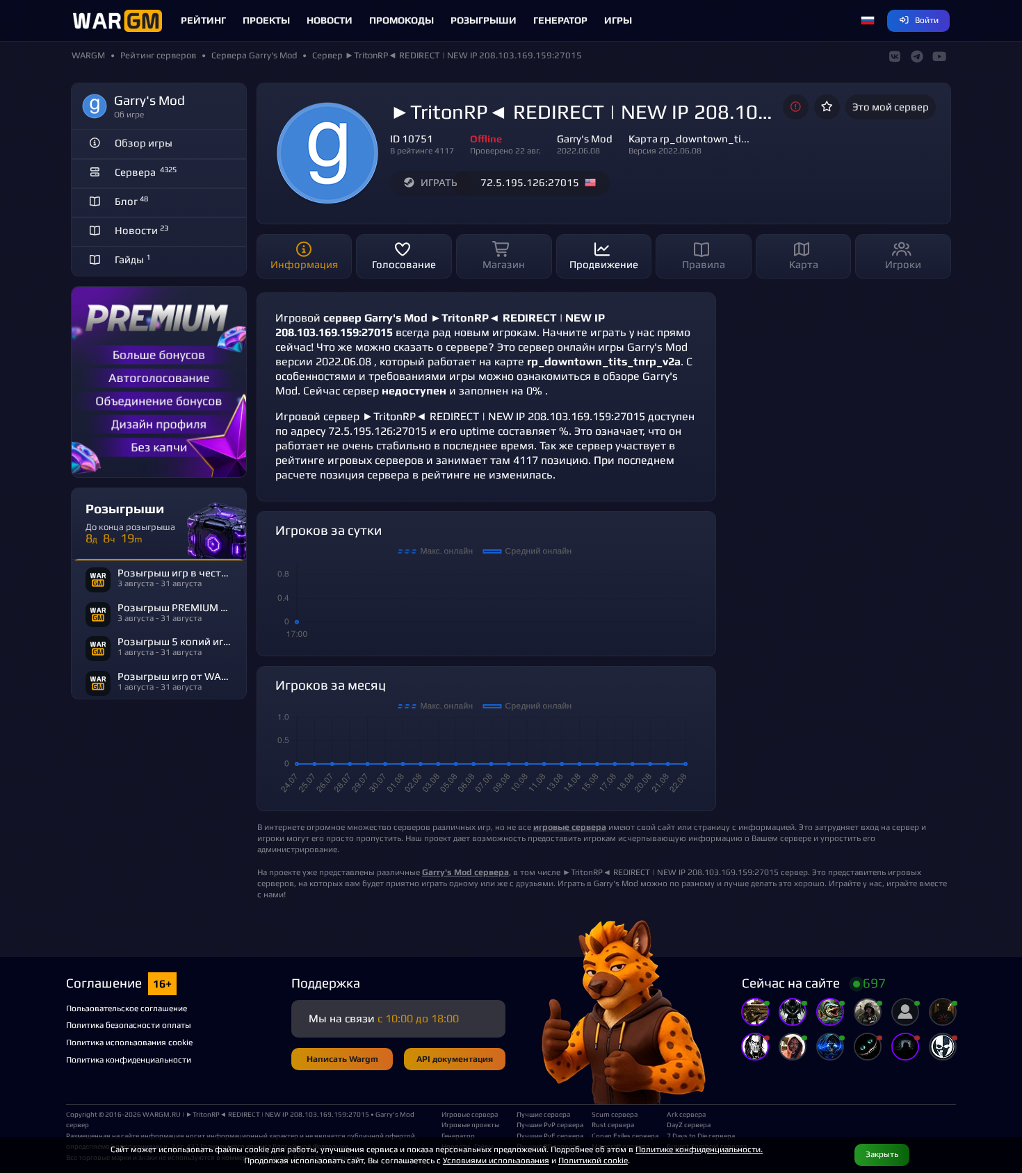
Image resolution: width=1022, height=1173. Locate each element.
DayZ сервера (689, 1124)
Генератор (560, 20)
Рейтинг (203, 20)
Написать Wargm (342, 1059)
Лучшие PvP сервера (549, 1124)
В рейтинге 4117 (422, 150)
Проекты (266, 20)
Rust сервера (613, 1124)
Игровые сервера (469, 1114)
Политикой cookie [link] (593, 1160)
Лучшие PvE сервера (549, 1135)
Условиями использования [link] (496, 1160)
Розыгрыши (484, 20)
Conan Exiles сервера (624, 1135)
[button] (868, 21)
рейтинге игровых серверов (349, 460)
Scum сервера (615, 1114)
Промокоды (401, 20)
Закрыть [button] (882, 1154)
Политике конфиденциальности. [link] (699, 1149)
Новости (329, 20)
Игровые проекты (470, 1124)
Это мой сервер (890, 107)
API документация (454, 1059)
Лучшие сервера (543, 1114)
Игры (618, 20)
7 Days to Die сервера (699, 1135)
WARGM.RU (162, 1114)
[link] (465, 872)
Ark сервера (686, 1114)
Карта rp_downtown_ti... (688, 138)
